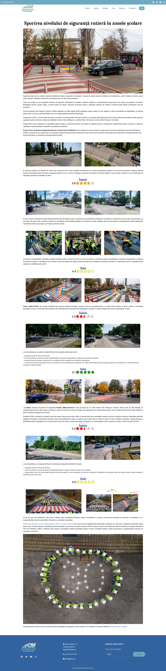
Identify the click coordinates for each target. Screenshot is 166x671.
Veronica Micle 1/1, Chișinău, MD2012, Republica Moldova (70, 647)
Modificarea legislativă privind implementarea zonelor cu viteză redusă (47, 524)
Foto (113, 8)
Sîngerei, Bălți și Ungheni (118, 627)
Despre (96, 8)
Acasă (87, 8)
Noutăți (105, 8)
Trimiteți (139, 654)
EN (142, 8)
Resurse (122, 8)
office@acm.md (70, 659)
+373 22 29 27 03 (8, 2)
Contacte (132, 8)
